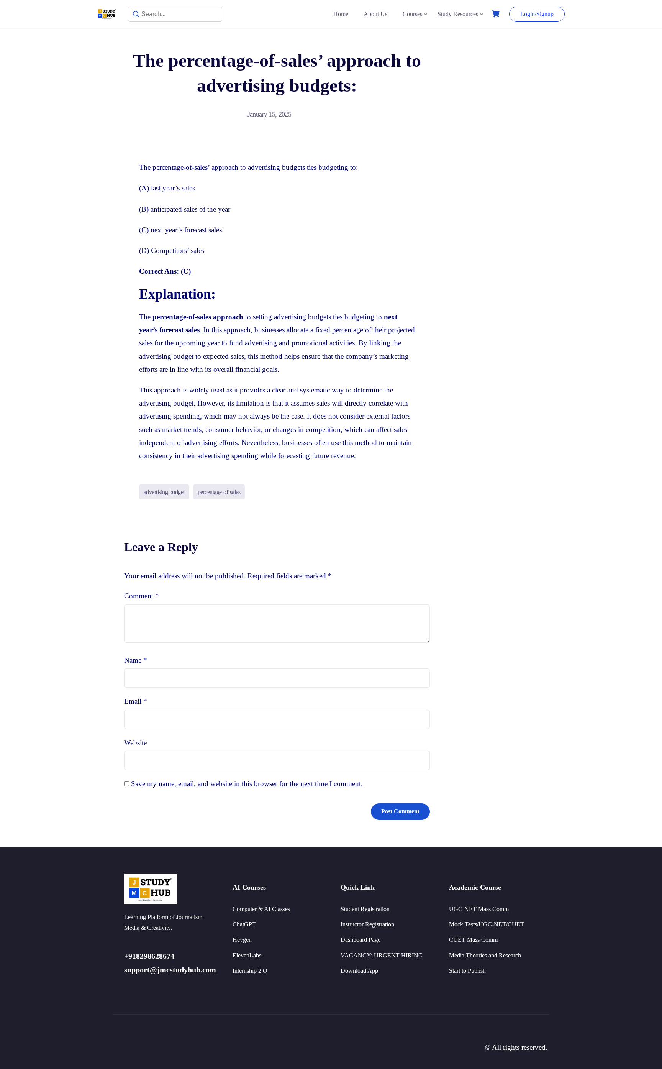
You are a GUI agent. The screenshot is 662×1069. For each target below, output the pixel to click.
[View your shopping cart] (496, 14)
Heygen (242, 939)
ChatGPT (244, 924)
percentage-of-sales (219, 492)
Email (135, 701)
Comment (141, 596)
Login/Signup (537, 14)
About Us (375, 14)
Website (135, 743)
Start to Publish (467, 970)
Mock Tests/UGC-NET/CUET (486, 924)
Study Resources (458, 14)
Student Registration (365, 909)
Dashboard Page (360, 939)
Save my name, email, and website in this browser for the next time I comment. (247, 784)
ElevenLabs (247, 955)
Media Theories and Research (485, 955)
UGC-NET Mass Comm (479, 909)
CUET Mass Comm (473, 939)
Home (340, 14)
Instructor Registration (367, 924)
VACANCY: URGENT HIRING (382, 955)
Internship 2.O (250, 970)
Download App (359, 970)
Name (135, 660)
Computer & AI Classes (261, 909)
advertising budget (164, 492)
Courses (412, 14)
